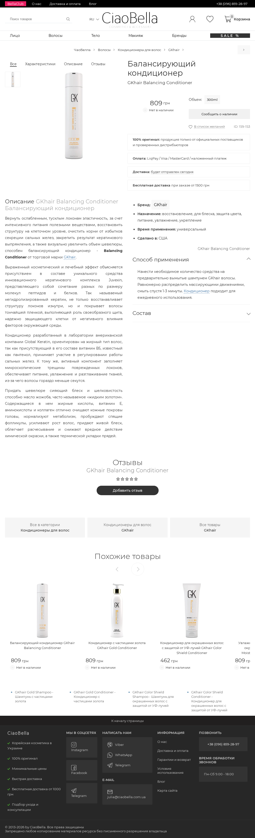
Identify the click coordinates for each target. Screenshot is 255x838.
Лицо (15, 35)
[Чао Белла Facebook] (81, 770)
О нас (36, 4)
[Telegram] (127, 765)
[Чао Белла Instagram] (81, 747)
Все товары (209, 528)
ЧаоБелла (82, 50)
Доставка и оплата (65, 4)
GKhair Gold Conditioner (244, 49)
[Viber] (127, 745)
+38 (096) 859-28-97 (223, 744)
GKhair (174, 50)
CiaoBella (130, 18)
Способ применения (160, 259)
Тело (95, 35)
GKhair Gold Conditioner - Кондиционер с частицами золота (95, 696)
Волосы (56, 35)
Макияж (135, 35)
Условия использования (170, 771)
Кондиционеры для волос (139, 50)
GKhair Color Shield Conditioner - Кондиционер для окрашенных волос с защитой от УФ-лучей (209, 701)
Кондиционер (197, 291)
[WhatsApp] (127, 755)
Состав (141, 313)
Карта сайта (167, 790)
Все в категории (45, 528)
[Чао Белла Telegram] (81, 793)
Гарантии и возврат (174, 760)
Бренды (179, 35)
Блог (93, 4)
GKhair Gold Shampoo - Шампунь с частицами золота (34, 696)
